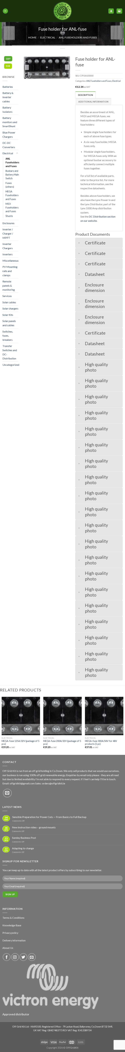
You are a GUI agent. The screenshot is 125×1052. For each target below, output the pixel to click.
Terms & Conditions (13, 917)
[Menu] (5, 11)
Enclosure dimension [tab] (95, 287)
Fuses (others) (10, 185)
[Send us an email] (7, 793)
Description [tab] (85, 95)
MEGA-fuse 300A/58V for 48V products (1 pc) (101, 742)
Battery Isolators (7, 109)
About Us (7, 947)
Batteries (7, 86)
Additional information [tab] (93, 101)
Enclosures (8, 223)
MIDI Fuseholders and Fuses (12, 207)
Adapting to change (23, 848)
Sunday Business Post (24, 837)
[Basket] (119, 11)
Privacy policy (10, 932)
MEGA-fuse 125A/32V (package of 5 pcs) (20, 742)
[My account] (111, 11)
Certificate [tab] (95, 242)
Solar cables (9, 302)
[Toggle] (17, 153)
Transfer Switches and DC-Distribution (9, 352)
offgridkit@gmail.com (22, 783)
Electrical (47, 37)
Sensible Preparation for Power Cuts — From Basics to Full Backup (49, 816)
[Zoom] (27, 75)
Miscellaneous (10, 260)
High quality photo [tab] (96, 367)
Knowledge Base (11, 925)
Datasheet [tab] (95, 274)
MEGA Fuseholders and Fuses (12, 195)
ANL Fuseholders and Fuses (78, 37)
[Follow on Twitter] (23, 957)
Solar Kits (7, 314)
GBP (8, 58)
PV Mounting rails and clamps (9, 271)
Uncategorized (10, 364)
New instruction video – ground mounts (34, 827)
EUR (8, 66)
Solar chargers (10, 308)
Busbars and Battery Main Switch (12, 174)
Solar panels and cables (9, 323)
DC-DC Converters (8, 145)
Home (32, 37)
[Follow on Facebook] (6, 957)
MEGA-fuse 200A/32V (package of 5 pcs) (62, 742)
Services (7, 295)
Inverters (7, 254)
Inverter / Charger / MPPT (7, 233)
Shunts (9, 216)
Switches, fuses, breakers (7, 335)
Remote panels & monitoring (8, 285)
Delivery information (14, 940)
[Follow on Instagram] (15, 957)
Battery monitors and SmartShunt (9, 122)
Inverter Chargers (7, 246)
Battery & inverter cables (7, 97)
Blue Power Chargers (8, 134)
